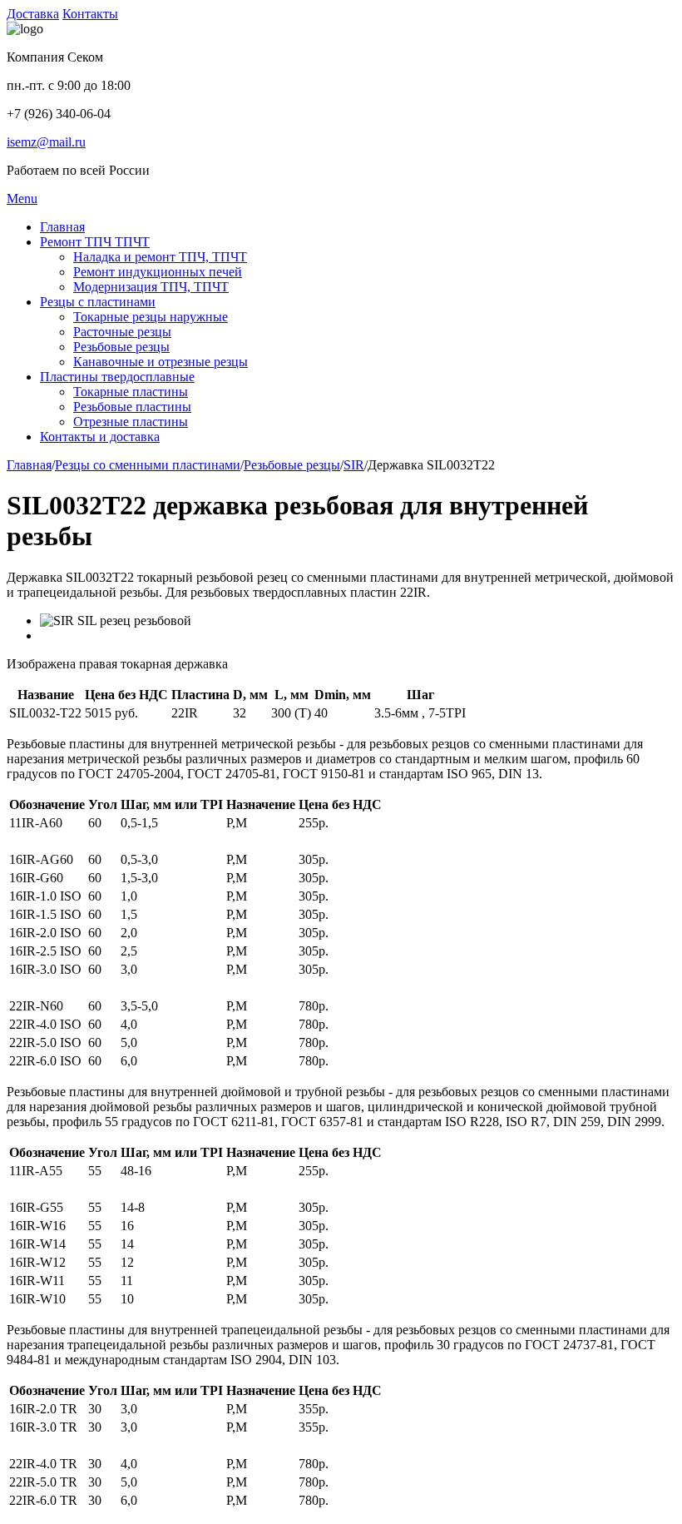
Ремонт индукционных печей (157, 272)
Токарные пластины (130, 392)
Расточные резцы (122, 332)
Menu (22, 198)
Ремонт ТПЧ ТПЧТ (95, 242)
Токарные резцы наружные (150, 317)
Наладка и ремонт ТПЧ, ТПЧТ (160, 257)
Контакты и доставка (100, 436)
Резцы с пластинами (98, 302)
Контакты (90, 14)
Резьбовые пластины (132, 407)
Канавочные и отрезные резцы (160, 362)
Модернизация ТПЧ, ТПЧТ (151, 287)
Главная (62, 227)
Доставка (33, 14)
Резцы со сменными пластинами (147, 465)
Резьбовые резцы (121, 347)
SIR (353, 465)
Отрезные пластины (130, 422)
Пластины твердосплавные (117, 377)
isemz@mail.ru (46, 142)
